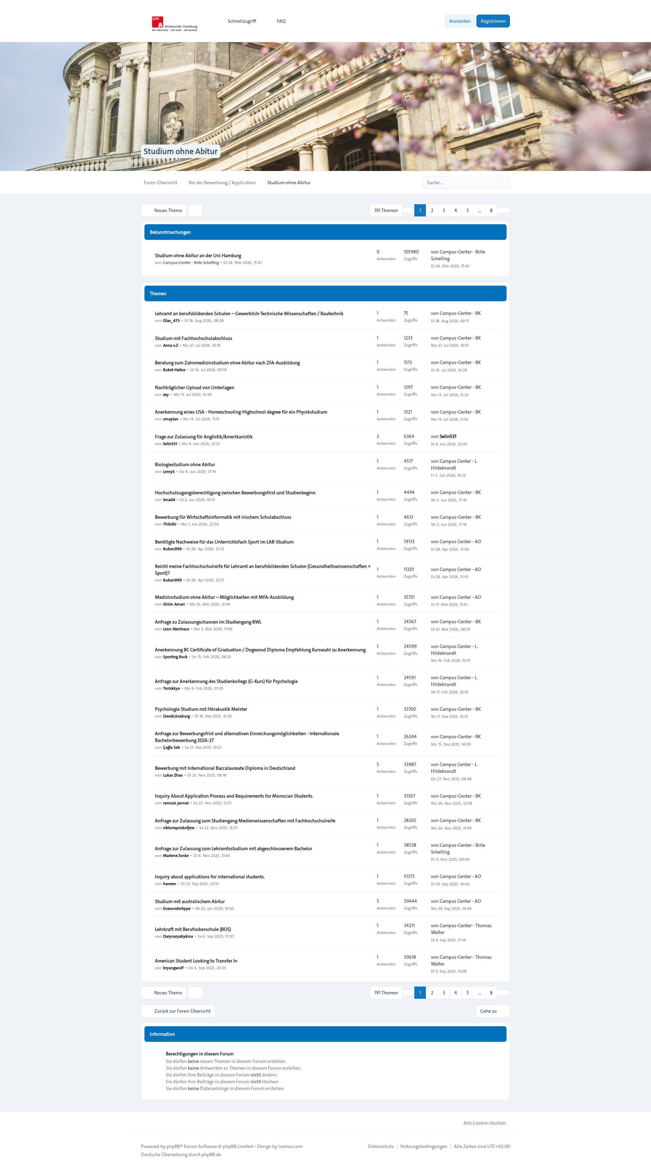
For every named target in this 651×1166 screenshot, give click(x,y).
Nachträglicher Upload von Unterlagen (194, 387)
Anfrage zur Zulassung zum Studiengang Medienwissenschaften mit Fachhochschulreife (245, 820)
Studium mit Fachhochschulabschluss (193, 338)
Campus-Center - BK (460, 313)
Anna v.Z (170, 345)
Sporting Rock (175, 656)
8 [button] (491, 210)
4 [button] (455, 210)
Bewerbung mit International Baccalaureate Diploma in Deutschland (225, 768)
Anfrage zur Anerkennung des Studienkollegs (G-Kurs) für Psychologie (226, 681)
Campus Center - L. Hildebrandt (454, 464)
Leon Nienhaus (176, 628)
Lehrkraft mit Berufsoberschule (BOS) (193, 929)
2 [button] (432, 210)
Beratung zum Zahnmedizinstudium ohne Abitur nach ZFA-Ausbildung (227, 362)
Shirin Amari (174, 604)
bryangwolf (173, 967)
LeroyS (169, 471)
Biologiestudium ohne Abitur (185, 464)
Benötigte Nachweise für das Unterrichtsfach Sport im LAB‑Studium (224, 541)
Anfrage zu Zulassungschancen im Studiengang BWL (208, 621)
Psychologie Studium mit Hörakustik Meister (201, 709)
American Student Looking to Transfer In (196, 960)
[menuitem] (239, 21)
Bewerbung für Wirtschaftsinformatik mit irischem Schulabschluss (223, 517)
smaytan (170, 418)
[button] (503, 210)
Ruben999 (172, 548)
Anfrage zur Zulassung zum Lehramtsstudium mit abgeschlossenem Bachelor (233, 848)
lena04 (169, 499)
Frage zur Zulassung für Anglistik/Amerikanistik (204, 436)
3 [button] (444, 210)
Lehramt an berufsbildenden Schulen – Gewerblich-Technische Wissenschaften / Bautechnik (249, 313)
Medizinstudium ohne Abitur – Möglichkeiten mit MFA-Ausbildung (224, 597)
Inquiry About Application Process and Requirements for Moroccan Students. (234, 795)
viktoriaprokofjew (179, 827)
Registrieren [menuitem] (493, 21)
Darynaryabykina (178, 936)
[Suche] (491, 182)
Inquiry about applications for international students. (210, 876)
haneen (169, 883)
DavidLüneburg (176, 716)
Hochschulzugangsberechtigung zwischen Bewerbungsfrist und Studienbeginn (235, 492)
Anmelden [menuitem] (460, 21)
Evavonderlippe (177, 908)
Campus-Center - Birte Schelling (191, 262)
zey (166, 394)
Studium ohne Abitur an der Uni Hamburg (198, 255)
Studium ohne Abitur (181, 151)
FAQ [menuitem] (281, 21)
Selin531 (170, 443)
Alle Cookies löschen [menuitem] (484, 1123)
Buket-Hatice (174, 369)
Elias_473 (171, 320)
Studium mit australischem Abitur (190, 901)
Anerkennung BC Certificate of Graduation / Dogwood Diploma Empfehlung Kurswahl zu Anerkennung (260, 649)
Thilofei (169, 524)
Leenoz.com (290, 1146)
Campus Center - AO (460, 541)
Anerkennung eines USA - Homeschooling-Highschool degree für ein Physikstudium (241, 411)
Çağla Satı (171, 747)
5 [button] (468, 210)
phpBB (173, 1146)
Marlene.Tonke (176, 855)
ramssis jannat (176, 802)
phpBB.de (211, 1154)
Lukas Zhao (173, 775)
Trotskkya (171, 688)
